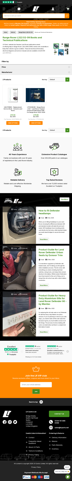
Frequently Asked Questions (35, 442)
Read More (44, 239)
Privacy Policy (34, 455)
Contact (31, 437)
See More (64, 199)
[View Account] (53, 8)
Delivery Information (59, 437)
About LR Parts (34, 447)
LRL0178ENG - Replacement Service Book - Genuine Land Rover (13, 108)
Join (36, 391)
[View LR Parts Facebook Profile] (5, 422)
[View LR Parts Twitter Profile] (15, 422)
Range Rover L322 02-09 (25, 32)
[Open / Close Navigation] (4, 9)
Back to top (33, 402)
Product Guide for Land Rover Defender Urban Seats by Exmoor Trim (51, 252)
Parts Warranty (57, 445)
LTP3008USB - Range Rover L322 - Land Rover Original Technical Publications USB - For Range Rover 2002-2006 (36, 109)
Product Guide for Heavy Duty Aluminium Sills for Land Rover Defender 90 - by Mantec (53, 299)
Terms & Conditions (36, 451)
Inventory (55, 449)
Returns (54, 441)
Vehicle (13, 32)
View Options (13, 123)
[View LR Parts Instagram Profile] (10, 422)
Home (5, 32)
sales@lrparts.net (62, 428)
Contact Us (19, 8)
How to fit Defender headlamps (49, 212)
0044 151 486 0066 (60, 422)
